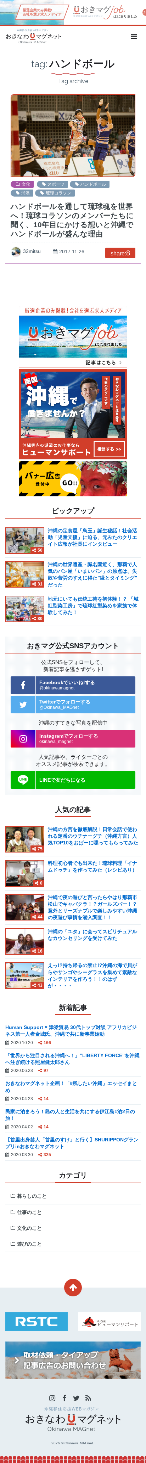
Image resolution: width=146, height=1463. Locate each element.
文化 (26, 184)
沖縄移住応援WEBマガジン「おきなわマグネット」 (33, 36)
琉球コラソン (58, 193)
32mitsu (32, 251)
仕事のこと (29, 1212)
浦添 (25, 193)
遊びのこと (29, 1244)
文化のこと (29, 1228)
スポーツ (55, 184)
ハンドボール (93, 184)
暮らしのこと (32, 1196)
